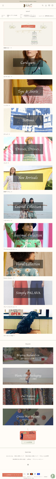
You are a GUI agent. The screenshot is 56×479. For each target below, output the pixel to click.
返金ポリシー (29, 476)
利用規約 (45, 476)
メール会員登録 (28, 442)
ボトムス (6, 134)
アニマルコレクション (9, 249)
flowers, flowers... (8, 278)
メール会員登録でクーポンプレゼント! (12, 475)
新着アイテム (7, 191)
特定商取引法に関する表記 (19, 459)
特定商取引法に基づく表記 (29, 478)
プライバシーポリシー (38, 459)
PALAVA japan (15, 476)
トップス (6, 105)
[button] (3, 5)
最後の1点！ (7, 47)
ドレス (5, 163)
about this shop (9, 456)
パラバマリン (7, 220)
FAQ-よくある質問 (44, 456)
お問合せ (29, 459)
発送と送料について (19, 456)
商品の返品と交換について (32, 456)
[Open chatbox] (53, 476)
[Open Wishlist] (49, 5)
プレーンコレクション (9, 306)
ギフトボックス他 (8, 335)
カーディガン (7, 76)
